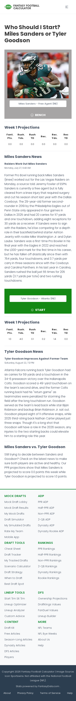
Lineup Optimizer (15, 604)
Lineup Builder (47, 616)
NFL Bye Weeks (47, 633)
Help (41, 645)
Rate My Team (13, 531)
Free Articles (12, 633)
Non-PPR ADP (46, 513)
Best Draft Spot (14, 584)
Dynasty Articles (14, 645)
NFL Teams (45, 628)
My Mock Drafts (14, 513)
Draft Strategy (13, 572)
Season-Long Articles (18, 639)
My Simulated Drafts (17, 525)
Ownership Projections (52, 598)
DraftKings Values (49, 604)
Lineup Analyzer (14, 610)
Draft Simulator (14, 519)
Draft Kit (9, 628)
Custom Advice (14, 616)
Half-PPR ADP (46, 508)
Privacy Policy (25, 693)
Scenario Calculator (17, 566)
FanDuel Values (48, 610)
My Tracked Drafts (16, 560)
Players (9, 657)
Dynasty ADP (46, 525)
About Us (44, 639)
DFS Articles (11, 651)
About (7, 693)
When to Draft (13, 578)
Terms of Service (50, 693)
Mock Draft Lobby (15, 502)
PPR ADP (43, 502)
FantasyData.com (49, 686)
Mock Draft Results (16, 508)
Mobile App (11, 537)
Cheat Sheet (12, 549)
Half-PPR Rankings (49, 554)
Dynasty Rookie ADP (51, 531)
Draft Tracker (12, 554)
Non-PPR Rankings (49, 560)
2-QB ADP (44, 519)
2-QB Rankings (47, 566)
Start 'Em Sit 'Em (14, 598)
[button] (67, 7)
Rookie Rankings (48, 578)
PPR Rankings (46, 549)
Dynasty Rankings (49, 572)
